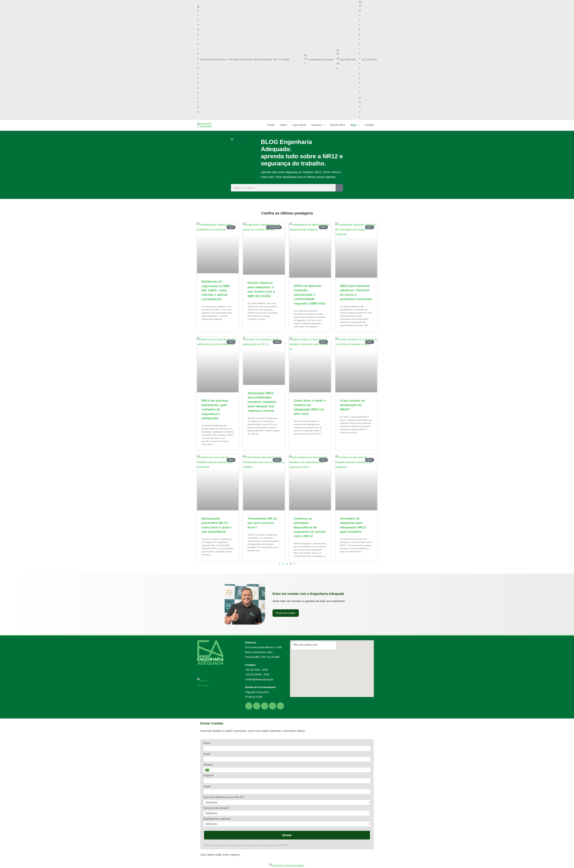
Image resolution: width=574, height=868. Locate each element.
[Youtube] (280, 706)
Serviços (316, 125)
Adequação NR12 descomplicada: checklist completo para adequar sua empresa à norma (262, 401)
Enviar (287, 835)
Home (270, 125)
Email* (206, 754)
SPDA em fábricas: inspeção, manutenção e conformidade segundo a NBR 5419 (309, 294)
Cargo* (207, 786)
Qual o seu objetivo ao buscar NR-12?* (224, 797)
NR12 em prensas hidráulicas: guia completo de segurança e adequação (214, 409)
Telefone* (208, 764)
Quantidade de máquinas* (217, 819)
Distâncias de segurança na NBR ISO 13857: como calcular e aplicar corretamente (215, 290)
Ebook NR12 (337, 125)
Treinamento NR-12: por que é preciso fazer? (263, 523)
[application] (323, 125)
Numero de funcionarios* (216, 808)
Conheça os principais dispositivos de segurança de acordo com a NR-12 (310, 527)
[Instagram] (272, 706)
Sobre (283, 125)
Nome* (207, 743)
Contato (369, 125)
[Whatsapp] (248, 706)
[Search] (339, 187)
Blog (353, 125)
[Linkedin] (256, 706)
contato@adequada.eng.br (321, 59)
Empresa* (208, 775)
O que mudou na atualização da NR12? (352, 405)
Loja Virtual (299, 125)
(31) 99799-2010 (347, 59)
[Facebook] (264, 706)
